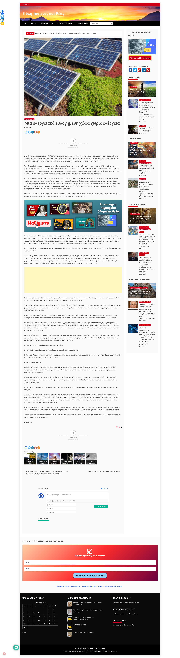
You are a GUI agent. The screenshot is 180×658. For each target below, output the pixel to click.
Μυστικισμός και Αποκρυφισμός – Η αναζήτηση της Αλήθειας (146, 169)
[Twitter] (29, 132)
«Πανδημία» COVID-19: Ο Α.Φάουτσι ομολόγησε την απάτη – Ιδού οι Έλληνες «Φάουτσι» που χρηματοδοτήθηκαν (147, 311)
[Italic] (50, 501)
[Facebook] (26, 132)
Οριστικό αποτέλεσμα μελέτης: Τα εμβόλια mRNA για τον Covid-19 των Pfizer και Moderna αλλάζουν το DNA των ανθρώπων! (147, 335)
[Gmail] (35, 132)
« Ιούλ (24, 632)
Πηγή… (118, 427)
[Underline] (53, 501)
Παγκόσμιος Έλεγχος (144, 229)
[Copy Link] (2, 23)
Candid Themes (110, 651)
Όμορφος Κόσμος (46, 23)
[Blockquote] (63, 501)
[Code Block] (66, 501)
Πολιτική (141, 231)
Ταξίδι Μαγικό (82, 23)
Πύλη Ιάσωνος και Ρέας (43, 13)
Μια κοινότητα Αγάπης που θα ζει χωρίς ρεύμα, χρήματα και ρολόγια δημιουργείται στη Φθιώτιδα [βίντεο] (146, 189)
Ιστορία (141, 100)
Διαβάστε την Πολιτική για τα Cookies (125, 603)
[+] (74, 500)
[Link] (68, 501)
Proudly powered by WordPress (74, 651)
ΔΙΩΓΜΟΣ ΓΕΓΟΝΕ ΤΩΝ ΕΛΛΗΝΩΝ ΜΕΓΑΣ (103, 471)
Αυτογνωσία (134, 138)
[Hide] (1, 27)
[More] (38, 132)
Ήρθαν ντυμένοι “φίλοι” (64, 23)
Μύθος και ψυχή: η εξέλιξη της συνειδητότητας (141, 90)
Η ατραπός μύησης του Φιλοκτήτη (146, 129)
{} (71, 500)
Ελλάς (32, 23)
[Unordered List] (60, 501)
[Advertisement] (73, 280)
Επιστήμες (142, 255)
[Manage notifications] (4, 653)
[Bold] (47, 501)
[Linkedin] (32, 132)
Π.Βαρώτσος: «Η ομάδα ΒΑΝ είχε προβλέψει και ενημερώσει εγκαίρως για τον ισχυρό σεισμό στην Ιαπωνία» (147, 265)
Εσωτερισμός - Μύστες (145, 163)
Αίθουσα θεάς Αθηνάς (138, 58)
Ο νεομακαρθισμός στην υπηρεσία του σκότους (140, 292)
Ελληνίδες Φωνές (29, 119)
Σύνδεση (105, 488)
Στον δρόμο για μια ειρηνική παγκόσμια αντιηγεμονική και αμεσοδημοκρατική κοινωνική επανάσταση (147, 240)
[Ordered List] (58, 501)
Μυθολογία (134, 77)
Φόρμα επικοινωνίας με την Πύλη (123, 625)
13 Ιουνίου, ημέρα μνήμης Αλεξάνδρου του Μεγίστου (141, 217)
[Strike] (55, 501)
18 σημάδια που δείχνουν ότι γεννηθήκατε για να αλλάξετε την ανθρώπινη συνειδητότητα (140, 148)
